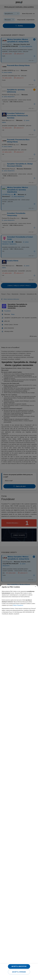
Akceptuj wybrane (19, 972)
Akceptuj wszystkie (19, 966)
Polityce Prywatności (18, 605)
